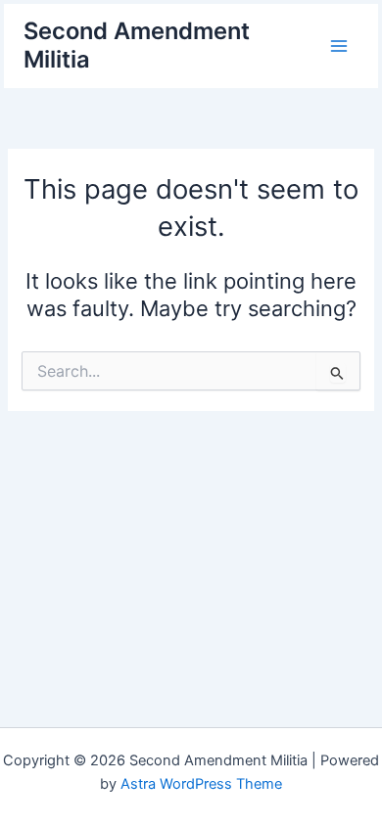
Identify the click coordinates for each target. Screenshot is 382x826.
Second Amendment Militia (137, 44)
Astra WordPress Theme (201, 784)
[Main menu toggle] (338, 46)
